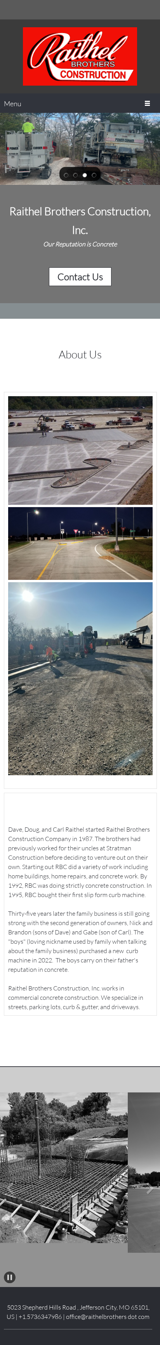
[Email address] (138, 10)
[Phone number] (127, 10)
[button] (66, 174)
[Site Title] (80, 56)
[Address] (150, 10)
